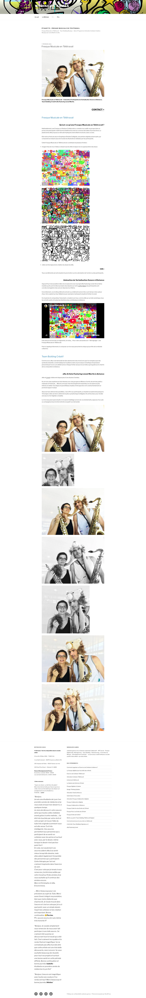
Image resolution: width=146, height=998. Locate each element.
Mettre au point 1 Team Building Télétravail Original (80, 818)
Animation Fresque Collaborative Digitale (78, 799)
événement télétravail (73, 780)
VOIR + (102, 269)
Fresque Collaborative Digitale (75, 802)
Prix (58, 17)
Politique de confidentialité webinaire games (79, 994)
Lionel (48, 377)
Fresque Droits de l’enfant (73, 814)
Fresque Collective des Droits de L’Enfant (78, 808)
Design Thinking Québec (73, 789)
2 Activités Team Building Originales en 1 (78, 824)
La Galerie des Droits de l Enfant (75, 783)
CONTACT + (98, 109)
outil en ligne (82, 286)
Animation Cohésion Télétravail (75, 777)
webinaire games (52, 6)
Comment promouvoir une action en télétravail (79, 821)
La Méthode (45, 17)
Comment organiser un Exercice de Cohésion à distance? (82, 767)
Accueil (37, 17)
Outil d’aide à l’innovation (73, 795)
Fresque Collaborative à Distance (76, 805)
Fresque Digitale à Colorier (74, 786)
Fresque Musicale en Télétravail (57, 46)
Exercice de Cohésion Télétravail (75, 773)
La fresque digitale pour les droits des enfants (79, 770)
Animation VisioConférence (74, 792)
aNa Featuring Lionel (72, 827)
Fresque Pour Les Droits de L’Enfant (76, 811)
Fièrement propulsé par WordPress (101, 994)
